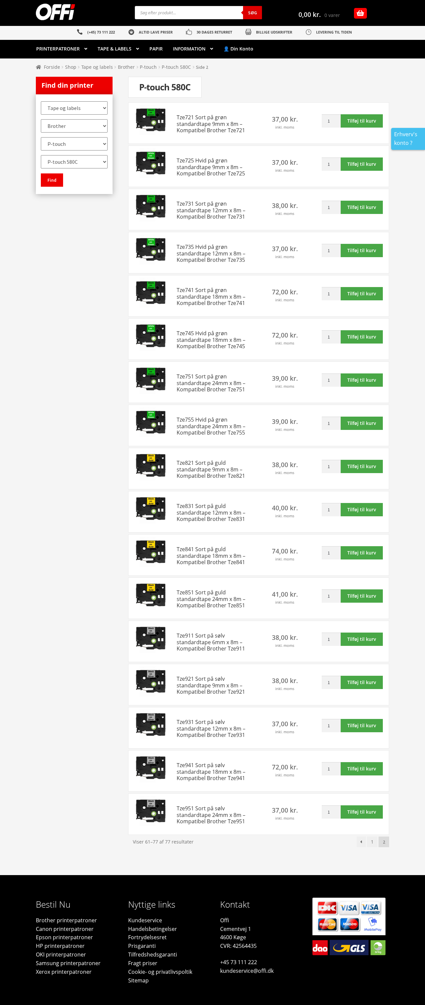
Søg (252, 13)
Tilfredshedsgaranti (152, 954)
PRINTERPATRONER (58, 49)
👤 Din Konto (238, 49)
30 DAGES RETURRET (214, 32)
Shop (70, 67)
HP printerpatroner (60, 946)
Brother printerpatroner (66, 920)
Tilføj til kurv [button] (361, 121)
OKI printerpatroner (61, 954)
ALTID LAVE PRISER (156, 32)
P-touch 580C (176, 67)
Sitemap (138, 980)
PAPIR (156, 49)
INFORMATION (189, 49)
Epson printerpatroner (64, 937)
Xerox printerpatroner (64, 971)
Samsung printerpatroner (68, 963)
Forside (52, 67)
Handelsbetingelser (152, 929)
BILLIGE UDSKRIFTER (274, 32)
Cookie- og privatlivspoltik (160, 971)
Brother (126, 67)
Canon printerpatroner (65, 929)
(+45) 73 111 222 (101, 32)
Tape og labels (97, 67)
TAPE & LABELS (114, 49)
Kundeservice (145, 920)
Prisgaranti (142, 946)
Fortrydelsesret (147, 937)
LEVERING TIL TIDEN (334, 32)
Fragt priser (142, 963)
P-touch (148, 67)
